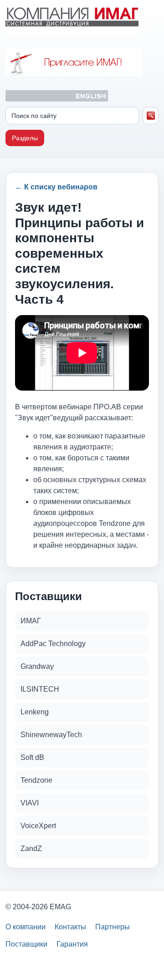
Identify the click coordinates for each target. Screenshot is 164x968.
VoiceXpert (38, 826)
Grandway (37, 666)
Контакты (70, 927)
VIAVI (29, 803)
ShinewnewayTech (51, 735)
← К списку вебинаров (56, 187)
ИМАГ (30, 621)
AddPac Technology (53, 643)
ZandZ (31, 848)
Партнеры (112, 927)
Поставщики (26, 944)
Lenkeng (34, 712)
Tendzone (36, 780)
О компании (25, 927)
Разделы (25, 138)
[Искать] (151, 115)
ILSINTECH (39, 689)
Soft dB (32, 757)
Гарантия (72, 944)
